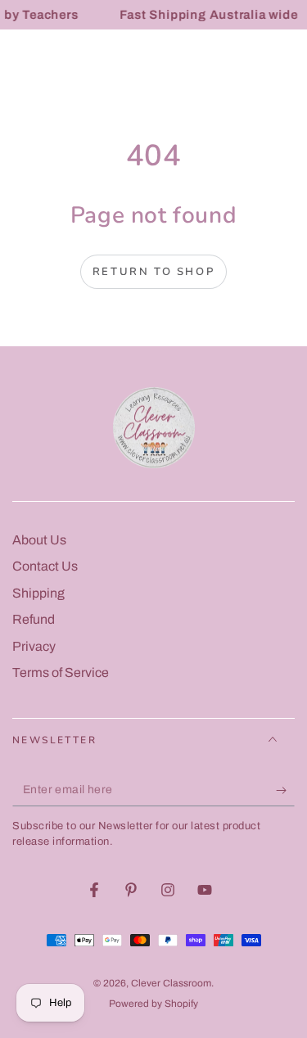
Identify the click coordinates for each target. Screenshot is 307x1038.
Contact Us (45, 566)
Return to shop (153, 271)
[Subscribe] (285, 790)
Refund (33, 619)
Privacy (34, 646)
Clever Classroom (171, 983)
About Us (39, 540)
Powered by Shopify (153, 1003)
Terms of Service (60, 672)
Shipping (38, 593)
